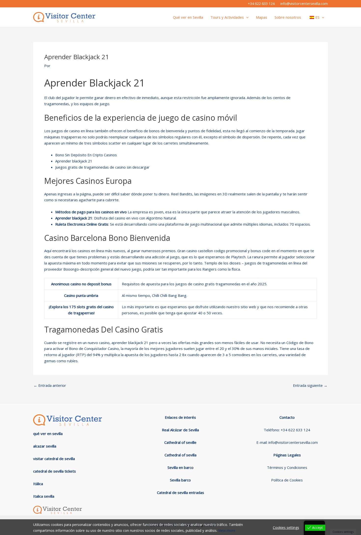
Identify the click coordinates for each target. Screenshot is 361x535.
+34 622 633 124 (261, 3)
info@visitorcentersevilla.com (304, 3)
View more (226, 530)
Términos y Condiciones (287, 467)
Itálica (38, 483)
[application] (246, 17)
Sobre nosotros (288, 17)
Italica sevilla (43, 496)
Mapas (261, 17)
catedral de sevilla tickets (54, 471)
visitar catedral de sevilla (54, 458)
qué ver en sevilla (48, 433)
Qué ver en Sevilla (188, 17)
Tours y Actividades (227, 17)
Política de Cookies (287, 479)
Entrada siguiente (310, 385)
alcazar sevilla (44, 446)
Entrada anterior (50, 385)
